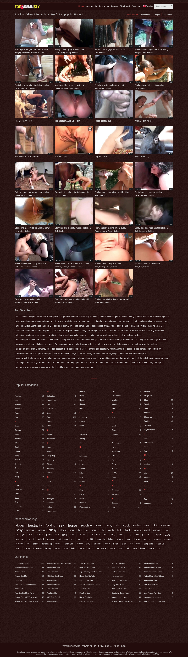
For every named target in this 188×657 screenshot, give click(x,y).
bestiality (35, 525)
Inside (94, 426)
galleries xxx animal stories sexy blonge (110, 326)
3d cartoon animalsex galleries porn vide (73, 344)
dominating (47, 544)
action (98, 525)
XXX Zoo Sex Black (61, 576)
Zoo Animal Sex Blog (115, 646)
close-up (160, 544)
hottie (115, 544)
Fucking (58, 195)
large (137, 535)
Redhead (126, 490)
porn (72, 530)
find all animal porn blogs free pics (59, 358)
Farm (65, 267)
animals (101, 539)
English (149, 6)
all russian (54, 340)
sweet (147, 530)
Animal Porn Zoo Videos (158, 576)
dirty (113, 535)
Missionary (126, 396)
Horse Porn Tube (29, 563)
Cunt (29, 511)
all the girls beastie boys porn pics (152, 358)
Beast (29, 434)
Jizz (22, 231)
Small (158, 404)
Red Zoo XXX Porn (94, 568)
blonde (111, 530)
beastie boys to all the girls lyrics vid (147, 326)
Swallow (158, 425)
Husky (94, 408)
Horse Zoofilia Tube (94, 576)
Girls (61, 481)
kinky (159, 534)
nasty (98, 535)
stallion (137, 525)
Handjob (61, 499)
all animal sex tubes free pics (133, 353)
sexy (19, 530)
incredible (19, 544)
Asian (29, 413)
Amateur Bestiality (126, 563)
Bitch (17, 88)
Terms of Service (71, 646)
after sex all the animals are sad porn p (33, 330)
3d (17, 535)
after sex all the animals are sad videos (127, 330)
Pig (126, 460)
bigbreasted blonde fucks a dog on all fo (79, 317)
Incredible (94, 417)
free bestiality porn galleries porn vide (69, 349)
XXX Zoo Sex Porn (126, 580)
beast (31, 539)
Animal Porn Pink (94, 580)
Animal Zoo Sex (158, 580)
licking (27, 548)
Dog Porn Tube (126, 585)
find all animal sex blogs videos (104, 335)
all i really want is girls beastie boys (151, 321)
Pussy (68, 53)
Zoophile (158, 503)
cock (126, 525)
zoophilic (90, 539)
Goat (61, 486)
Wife (158, 481)
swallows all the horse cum (28, 358)
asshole (50, 539)
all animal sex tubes (87, 358)
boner (143, 548)
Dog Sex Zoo (94, 593)
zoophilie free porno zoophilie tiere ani (144, 349)
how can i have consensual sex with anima (109, 363)
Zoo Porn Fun (61, 589)
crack (151, 548)
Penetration (126, 443)
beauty (48, 548)
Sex (21, 267)
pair (127, 548)
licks (73, 548)
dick (155, 525)
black (63, 530)
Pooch (126, 468)
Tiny (158, 447)
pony (88, 544)
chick (120, 539)
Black (29, 447)
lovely (119, 530)
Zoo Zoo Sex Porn (126, 589)
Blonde (57, 88)
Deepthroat (61, 400)
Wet (158, 473)
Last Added (104, 6)
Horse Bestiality (94, 597)
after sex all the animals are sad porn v (33, 326)
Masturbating (94, 507)
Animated (29, 409)
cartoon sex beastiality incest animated (106, 349)
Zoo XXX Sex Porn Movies (29, 585)
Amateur (29, 396)
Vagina (158, 464)
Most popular (91, 6)
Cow (29, 502)
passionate (147, 535)
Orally (126, 426)
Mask (94, 499)
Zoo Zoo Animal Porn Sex (158, 601)
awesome (20, 539)
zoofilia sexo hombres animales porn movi (76, 367)
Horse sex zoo (126, 576)
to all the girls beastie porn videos (31, 340)
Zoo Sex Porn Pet (158, 585)
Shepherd (158, 396)
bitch (124, 544)
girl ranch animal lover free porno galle (71, 326)
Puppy (126, 473)
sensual (112, 548)
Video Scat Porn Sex (158, 568)
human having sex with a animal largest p (98, 353)
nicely (18, 548)
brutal (66, 548)
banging (41, 530)
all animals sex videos (131, 335)
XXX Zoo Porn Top (61, 597)
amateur (39, 535)
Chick (29, 485)
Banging (18, 53)
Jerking (94, 439)
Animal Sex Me (29, 576)
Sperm (158, 408)
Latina (94, 464)
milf (159, 548)
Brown (101, 88)
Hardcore (26, 53)
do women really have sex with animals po (74, 321)
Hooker (94, 392)
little (28, 544)
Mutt (126, 408)
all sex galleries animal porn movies (32, 349)
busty (90, 548)
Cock (57, 53)
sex (61, 525)
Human (94, 404)
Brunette (29, 464)
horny (109, 525)
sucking (146, 539)
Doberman (61, 409)
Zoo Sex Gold (94, 589)
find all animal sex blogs (65, 353)
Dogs (61, 417)
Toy (158, 451)
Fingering (61, 456)
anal (106, 535)
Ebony (61, 434)
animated (69, 544)
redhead (80, 544)
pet (59, 539)
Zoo (158, 499)
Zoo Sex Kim (29, 572)
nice (64, 534)
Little (102, 302)
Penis (126, 447)
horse (72, 525)
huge (80, 539)
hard (94, 530)
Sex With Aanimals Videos (94, 585)
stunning (58, 544)
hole (128, 539)
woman (156, 530)
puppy (49, 535)
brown (138, 544)
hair (131, 544)
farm (80, 530)
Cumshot (29, 506)
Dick (96, 53)
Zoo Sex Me (29, 589)
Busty (22, 88)
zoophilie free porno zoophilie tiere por (33, 353)
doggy (20, 525)
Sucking (36, 195)
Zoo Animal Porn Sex (158, 593)
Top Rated (125, 6)
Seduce (126, 503)
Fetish (61, 451)
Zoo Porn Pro (61, 572)
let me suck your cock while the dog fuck (39, 317)
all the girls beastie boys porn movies (33, 363)
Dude (61, 426)
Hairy (61, 494)
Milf (126, 392)
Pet (126, 456)
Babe (137, 195)
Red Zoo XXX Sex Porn (29, 593)
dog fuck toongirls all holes (94, 330)
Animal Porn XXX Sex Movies (29, 597)
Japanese (94, 434)
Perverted (126, 451)
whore (165, 530)
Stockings (158, 417)
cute (72, 535)
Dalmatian (61, 396)
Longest (115, 6)
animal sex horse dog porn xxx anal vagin (35, 367)
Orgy (126, 430)
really (102, 530)
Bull (29, 472)
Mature (94, 511)
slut (118, 525)
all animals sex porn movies (66, 330)
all (17, 317)
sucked (40, 539)
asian (35, 544)
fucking (50, 525)
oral (72, 539)
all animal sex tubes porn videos (30, 335)
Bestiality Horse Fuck (126, 593)
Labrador (94, 456)
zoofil (135, 548)
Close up (29, 489)
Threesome (158, 442)
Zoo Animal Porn (126, 568)
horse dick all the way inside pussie (153, 317)
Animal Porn (61, 580)
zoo (167, 534)
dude (82, 548)
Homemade (61, 511)
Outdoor (126, 434)
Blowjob (138, 53)
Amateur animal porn (158, 597)
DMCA (100, 646)
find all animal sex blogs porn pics (147, 363)
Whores (41, 53)
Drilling (62, 53)
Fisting (61, 464)
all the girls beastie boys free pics (151, 340)
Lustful (94, 481)
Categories (136, 6)
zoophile (86, 525)
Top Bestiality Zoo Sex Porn (94, 572)
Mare (94, 494)
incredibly (157, 539)
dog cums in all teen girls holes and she (34, 344)
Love (25, 302)
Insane (94, 421)
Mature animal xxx (126, 597)
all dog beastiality (156, 330)
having (147, 525)
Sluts (71, 88)
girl (23, 535)
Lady (94, 460)
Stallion (34, 53)
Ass (96, 88)
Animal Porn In (61, 601)
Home (81, 6)
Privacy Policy (89, 646)
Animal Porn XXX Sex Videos (29, 601)
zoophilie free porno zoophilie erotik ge (79, 340)
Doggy (61, 413)
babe (137, 539)
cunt (91, 535)
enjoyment (165, 525)
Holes (108, 267)
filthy (30, 535)
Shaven (158, 392)
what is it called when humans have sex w (67, 335)
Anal (96, 195)
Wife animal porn (158, 563)
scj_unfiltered (158, 430)
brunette (81, 535)
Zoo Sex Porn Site (94, 563)
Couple (29, 498)
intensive (37, 548)
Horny (17, 231)
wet (57, 535)
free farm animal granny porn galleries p (114, 321)
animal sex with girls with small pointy (117, 317)
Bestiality (143, 195)
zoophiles (148, 544)
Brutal (29, 468)
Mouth (126, 404)
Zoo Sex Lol (158, 589)
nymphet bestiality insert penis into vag (116, 358)
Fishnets (61, 460)
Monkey (126, 400)
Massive (94, 503)
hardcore (97, 544)
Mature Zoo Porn (126, 572)
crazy (129, 535)
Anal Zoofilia (61, 593)
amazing (30, 530)
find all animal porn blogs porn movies (70, 363)
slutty (120, 548)
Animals (29, 405)
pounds (57, 548)
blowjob (137, 530)
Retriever (126, 494)
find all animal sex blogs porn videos (116, 340)
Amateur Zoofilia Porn (158, 572)
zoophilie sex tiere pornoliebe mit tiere (112, 344)
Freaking (61, 468)
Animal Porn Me (61, 585)
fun (87, 530)
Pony (126, 464)
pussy (52, 530)
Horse (94, 400)
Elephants (61, 439)
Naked (126, 417)
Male (17, 267)
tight (127, 530)
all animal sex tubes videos (144, 344)
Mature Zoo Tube (94, 601)
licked (111, 539)
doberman (167, 539)
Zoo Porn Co (29, 580)
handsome (101, 548)
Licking (94, 469)
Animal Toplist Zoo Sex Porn (126, 601)
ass (66, 539)
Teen (158, 438)
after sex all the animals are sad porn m (34, 321)
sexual (107, 544)
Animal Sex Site (61, 568)
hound (121, 535)
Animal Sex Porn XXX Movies (61, 563)
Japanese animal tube (29, 568)
